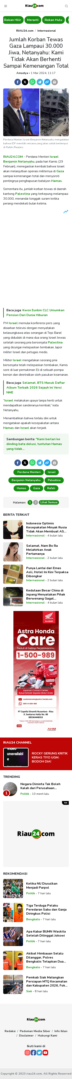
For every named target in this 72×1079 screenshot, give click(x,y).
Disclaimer (26, 1035)
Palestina (22, 194)
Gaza (60, 171)
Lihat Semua (48, 502)
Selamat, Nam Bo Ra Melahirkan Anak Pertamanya (42, 550)
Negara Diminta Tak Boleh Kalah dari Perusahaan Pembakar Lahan (40, 786)
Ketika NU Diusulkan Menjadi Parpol (41, 886)
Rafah (51, 488)
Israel (54, 157)
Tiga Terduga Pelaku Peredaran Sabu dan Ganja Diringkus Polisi (46, 910)
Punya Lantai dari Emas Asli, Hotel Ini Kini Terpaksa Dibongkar (47, 572)
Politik (24, 794)
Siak (29, 991)
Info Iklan (60, 1031)
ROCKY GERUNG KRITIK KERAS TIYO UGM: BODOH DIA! (50, 757)
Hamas (56, 181)
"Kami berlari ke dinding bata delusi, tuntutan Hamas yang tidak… (34, 444)
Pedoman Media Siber (35, 1031)
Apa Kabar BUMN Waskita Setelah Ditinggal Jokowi (46, 934)
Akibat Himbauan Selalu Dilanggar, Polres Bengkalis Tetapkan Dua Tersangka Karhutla (45, 957)
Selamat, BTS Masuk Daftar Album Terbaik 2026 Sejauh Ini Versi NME (35, 388)
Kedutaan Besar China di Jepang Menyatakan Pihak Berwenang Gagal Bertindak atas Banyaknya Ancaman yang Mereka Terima (46, 594)
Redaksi (10, 1031)
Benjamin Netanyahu (18, 161)
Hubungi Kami (47, 1035)
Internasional (46, 31)
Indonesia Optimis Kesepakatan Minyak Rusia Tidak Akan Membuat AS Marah (46, 527)
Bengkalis (33, 919)
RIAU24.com (24, 31)
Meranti (11, 20)
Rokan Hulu (32, 20)
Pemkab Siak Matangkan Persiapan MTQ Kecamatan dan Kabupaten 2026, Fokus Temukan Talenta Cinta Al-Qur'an (47, 981)
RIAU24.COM (13, 157)
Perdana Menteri (29, 472)
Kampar (53, 20)
